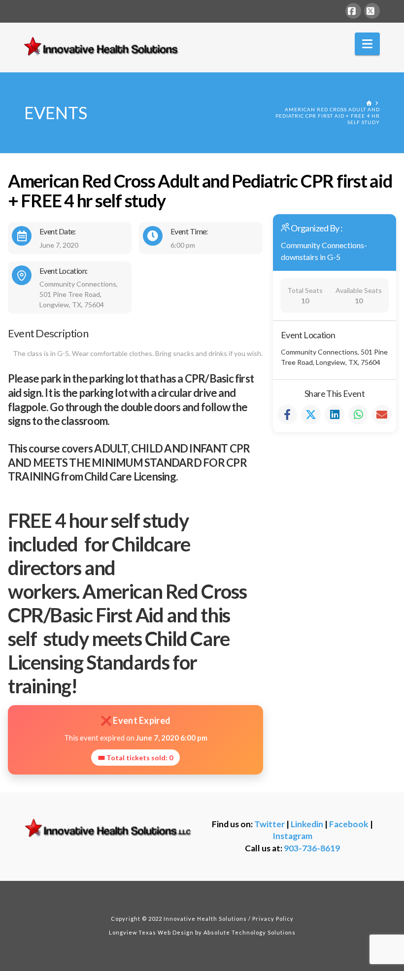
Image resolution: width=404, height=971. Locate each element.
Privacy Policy (273, 918)
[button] (367, 43)
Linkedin (307, 824)
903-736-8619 (312, 848)
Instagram (292, 836)
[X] (372, 11)
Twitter (269, 824)
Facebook (349, 824)
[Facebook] (353, 11)
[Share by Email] (382, 414)
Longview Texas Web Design (151, 932)
